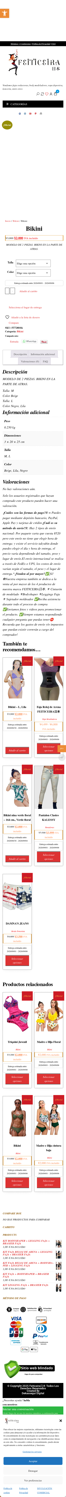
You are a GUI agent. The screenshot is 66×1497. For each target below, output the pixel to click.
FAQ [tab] (45, 361)
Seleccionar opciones (48, 748)
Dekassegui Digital (33, 1393)
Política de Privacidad (41, 43)
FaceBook (20, 113)
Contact (41, 113)
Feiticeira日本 (10, 79)
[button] (4, 13)
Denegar (33, 1470)
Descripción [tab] (20, 354)
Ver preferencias (33, 1480)
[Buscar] (38, 94)
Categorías (19, 104)
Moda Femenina (18, 931)
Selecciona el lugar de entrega (25, 307)
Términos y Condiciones (21, 43)
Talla (10, 262)
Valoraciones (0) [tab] (30, 361)
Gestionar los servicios (32, 1451)
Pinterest (35, 113)
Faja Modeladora (49, 719)
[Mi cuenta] (51, 94)
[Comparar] (42, 94)
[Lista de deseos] (47, 94)
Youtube (30, 113)
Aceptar (33, 1461)
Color (10, 272)
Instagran (25, 113)
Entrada (14, 341)
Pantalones (49, 827)
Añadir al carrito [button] (17, 750)
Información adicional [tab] (43, 354)
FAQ (54, 43)
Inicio (8, 220)
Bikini (16, 220)
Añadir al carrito (28, 291)
